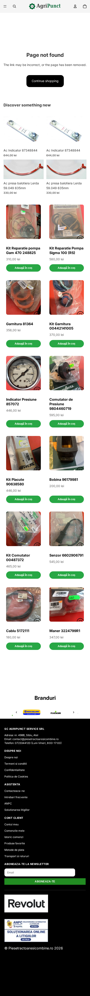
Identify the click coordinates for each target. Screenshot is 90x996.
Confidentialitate (14, 770)
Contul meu (11, 824)
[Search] (14, 6)
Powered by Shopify (56, 967)
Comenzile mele (14, 830)
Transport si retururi (16, 856)
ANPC (8, 803)
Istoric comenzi (13, 837)
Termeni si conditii (15, 763)
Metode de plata (14, 849)
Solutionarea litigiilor (17, 809)
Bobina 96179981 (63, 479)
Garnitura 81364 (19, 324)
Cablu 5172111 (17, 631)
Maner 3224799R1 (64, 631)
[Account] (75, 6)
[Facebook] (45, 986)
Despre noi (11, 757)
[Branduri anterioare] (16, 712)
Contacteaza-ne (14, 790)
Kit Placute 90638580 (15, 481)
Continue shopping (45, 81)
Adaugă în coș (23, 267)
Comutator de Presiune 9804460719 (61, 404)
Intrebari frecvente (16, 797)
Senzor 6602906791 (66, 555)
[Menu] (5, 6)
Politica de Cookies (16, 776)
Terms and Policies (45, 976)
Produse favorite (14, 843)
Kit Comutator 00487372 (18, 557)
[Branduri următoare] (73, 712)
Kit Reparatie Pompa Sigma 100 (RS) (66, 250)
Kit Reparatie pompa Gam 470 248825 (23, 250)
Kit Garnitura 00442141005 (61, 326)
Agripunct (37, 967)
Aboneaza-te (45, 881)
